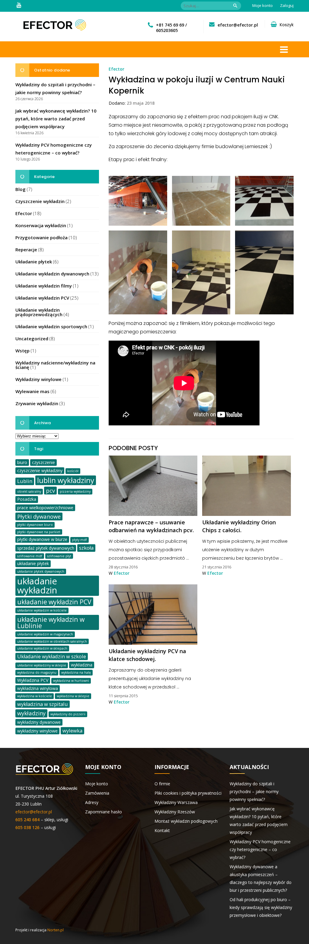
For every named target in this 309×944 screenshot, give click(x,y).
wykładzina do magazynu (36, 672)
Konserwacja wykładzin (40, 225)
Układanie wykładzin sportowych (51, 326)
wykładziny (31, 713)
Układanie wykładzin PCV (42, 298)
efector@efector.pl (238, 25)
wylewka (72, 730)
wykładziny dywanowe (39, 722)
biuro (22, 462)
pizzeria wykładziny (75, 491)
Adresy (91, 802)
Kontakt (162, 830)
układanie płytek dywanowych (40, 571)
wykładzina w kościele (34, 696)
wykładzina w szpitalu (42, 704)
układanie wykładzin (37, 586)
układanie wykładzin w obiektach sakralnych (52, 641)
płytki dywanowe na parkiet (38, 532)
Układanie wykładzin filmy (43, 286)
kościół (72, 471)
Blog (20, 189)
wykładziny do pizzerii (67, 714)
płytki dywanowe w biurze (42, 539)
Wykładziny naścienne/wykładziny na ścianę (55, 365)
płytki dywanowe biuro (35, 525)
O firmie (162, 784)
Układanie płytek (33, 262)
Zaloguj (287, 5)
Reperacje (26, 249)
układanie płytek (33, 563)
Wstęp (22, 351)
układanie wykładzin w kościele (42, 610)
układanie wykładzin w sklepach (42, 648)
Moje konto (262, 5)
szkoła (86, 547)
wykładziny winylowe (37, 731)
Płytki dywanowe (39, 516)
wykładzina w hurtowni (71, 681)
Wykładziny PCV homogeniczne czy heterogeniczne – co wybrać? (260, 849)
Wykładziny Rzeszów (174, 812)
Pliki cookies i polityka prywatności (187, 793)
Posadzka (26, 499)
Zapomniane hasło (103, 812)
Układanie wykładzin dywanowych (52, 274)
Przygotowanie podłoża (41, 237)
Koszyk (287, 25)
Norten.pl (55, 930)
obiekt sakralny (29, 491)
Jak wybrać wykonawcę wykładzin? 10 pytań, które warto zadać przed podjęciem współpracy (56, 118)
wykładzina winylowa (37, 688)
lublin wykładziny (65, 480)
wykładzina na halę (76, 672)
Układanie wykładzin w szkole (51, 656)
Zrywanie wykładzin (36, 403)
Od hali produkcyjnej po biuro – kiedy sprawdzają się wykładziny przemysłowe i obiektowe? (261, 907)
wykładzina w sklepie (73, 696)
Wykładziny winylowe (38, 379)
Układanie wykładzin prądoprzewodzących (38, 312)
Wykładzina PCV (32, 680)
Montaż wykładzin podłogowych (186, 821)
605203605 (167, 30)
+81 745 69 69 (170, 25)
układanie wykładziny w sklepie (41, 665)
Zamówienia (97, 793)
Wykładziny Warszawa (176, 802)
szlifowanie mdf (29, 556)
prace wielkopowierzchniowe (45, 507)
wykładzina (81, 665)
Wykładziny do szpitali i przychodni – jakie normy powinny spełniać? (254, 791)
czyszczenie (43, 462)
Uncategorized (31, 338)
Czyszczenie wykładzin (40, 201)
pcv (50, 490)
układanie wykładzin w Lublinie (50, 622)
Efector (23, 213)
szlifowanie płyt (59, 556)
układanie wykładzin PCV (54, 601)
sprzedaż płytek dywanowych (45, 548)
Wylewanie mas (32, 391)
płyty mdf (79, 540)
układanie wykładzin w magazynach (45, 634)
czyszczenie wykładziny (39, 470)
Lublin (24, 481)
